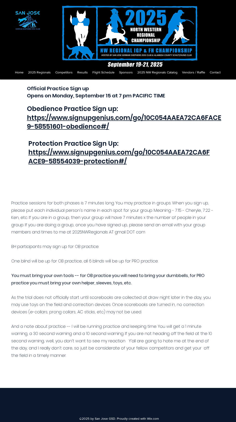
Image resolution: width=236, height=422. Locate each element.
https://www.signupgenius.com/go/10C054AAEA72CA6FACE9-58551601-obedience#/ (124, 122)
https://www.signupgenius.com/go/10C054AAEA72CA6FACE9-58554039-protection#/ (119, 157)
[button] (39, 72)
